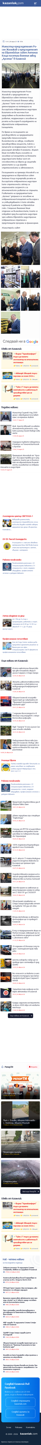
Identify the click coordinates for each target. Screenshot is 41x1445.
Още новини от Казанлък (19, 1016)
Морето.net (11, 1442)
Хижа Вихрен (24, 1442)
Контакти (30, 1427)
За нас (8, 1427)
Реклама (18, 1427)
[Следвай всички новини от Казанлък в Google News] (20, 340)
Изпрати (33, 1067)
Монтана (18, 1442)
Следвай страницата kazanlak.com (20, 1402)
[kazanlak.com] (29, 1433)
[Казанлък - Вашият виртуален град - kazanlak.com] (13, 3)
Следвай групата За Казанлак (20, 1413)
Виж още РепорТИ (29, 1191)
